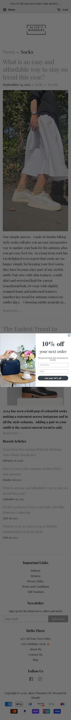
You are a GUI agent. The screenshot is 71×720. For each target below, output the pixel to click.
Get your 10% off (53, 378)
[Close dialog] (69, 335)
